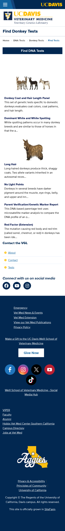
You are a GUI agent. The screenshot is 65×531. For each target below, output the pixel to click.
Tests (36, 40)
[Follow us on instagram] (27, 286)
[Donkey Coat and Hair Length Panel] (33, 83)
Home (6, 40)
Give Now (31, 352)
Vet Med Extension (25, 318)
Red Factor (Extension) (18, 225)
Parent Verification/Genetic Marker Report (31, 204)
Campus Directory (13, 428)
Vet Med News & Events (28, 313)
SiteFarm (50, 509)
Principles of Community (31, 486)
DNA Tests (19, 40)
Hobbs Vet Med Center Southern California (28, 424)
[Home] (28, 17)
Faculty (7, 415)
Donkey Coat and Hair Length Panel (27, 98)
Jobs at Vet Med (12, 433)
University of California (32, 490)
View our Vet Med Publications (32, 322)
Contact (13, 260)
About (12, 253)
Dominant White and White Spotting (27, 118)
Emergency (20, 308)
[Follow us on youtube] (17, 286)
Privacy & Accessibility (31, 481)
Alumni (7, 419)
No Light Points (14, 184)
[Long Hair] (32, 149)
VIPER (6, 410)
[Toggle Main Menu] (5, 4)
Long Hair (10, 164)
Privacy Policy (22, 327)
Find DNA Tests (32, 50)
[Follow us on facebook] (6, 286)
